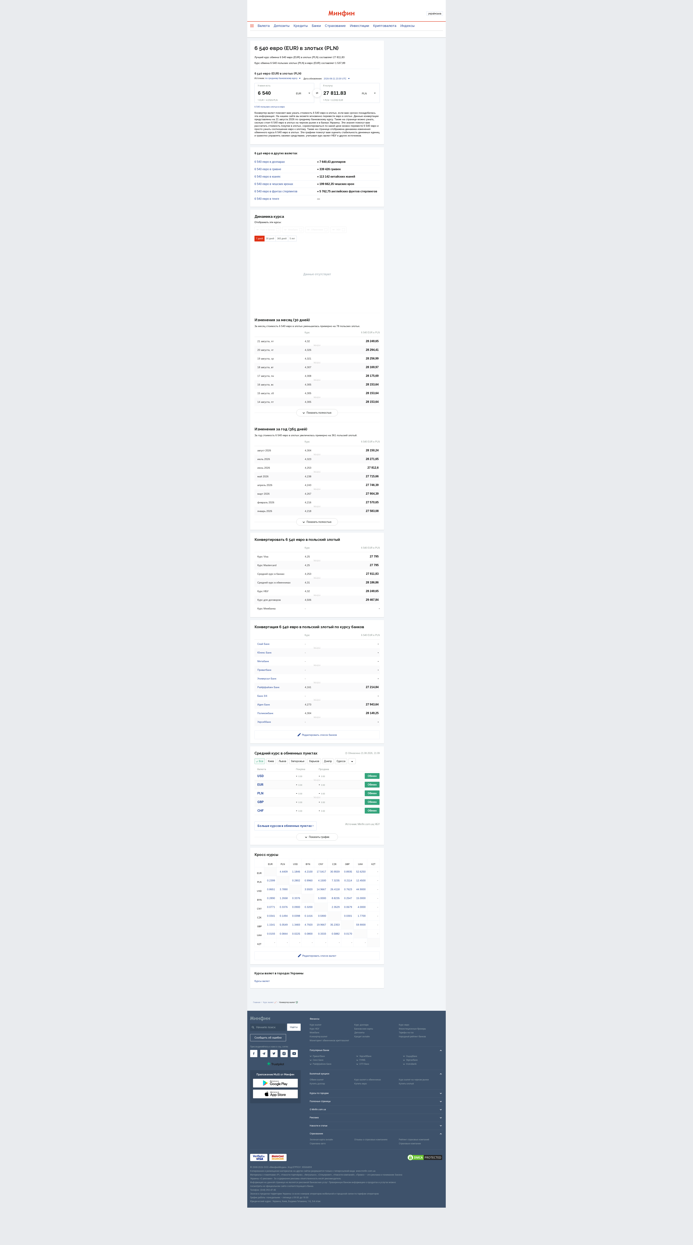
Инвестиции (359, 26)
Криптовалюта (384, 26)
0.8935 (348, 871)
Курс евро (404, 1025)
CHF (260, 810)
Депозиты (281, 26)
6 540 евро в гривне (267, 169)
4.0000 (362, 907)
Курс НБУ (314, 1029)
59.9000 (361, 924)
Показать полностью (319, 412)
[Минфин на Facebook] (253, 1053)
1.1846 (296, 871)
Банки (316, 26)
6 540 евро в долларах (269, 161)
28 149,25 (372, 713)
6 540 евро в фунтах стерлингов (275, 191)
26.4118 (335, 889)
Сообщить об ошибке (268, 1037)
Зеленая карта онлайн (321, 1139)
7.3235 (336, 880)
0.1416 (309, 915)
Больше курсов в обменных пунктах (285, 826)
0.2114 (348, 880)
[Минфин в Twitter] (274, 1053)
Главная (256, 1002)
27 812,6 (373, 467)
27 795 (374, 556)
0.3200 (309, 907)
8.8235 (336, 898)
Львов (282, 761)
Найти (294, 1027)
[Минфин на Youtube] (294, 1053)
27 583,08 (372, 511)
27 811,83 (372, 573)
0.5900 (322, 915)
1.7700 (362, 915)
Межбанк (314, 1032)
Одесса (341, 761)
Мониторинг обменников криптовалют (329, 1040)
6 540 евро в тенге (266, 198)
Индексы (407, 26)
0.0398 (296, 915)
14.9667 (321, 889)
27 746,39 (372, 485)
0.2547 (348, 898)
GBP (260, 802)
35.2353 (335, 924)
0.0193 (271, 933)
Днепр (328, 761)
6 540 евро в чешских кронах (273, 184)
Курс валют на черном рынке (414, 1079)
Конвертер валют (318, 1036)
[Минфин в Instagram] (284, 1053)
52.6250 (361, 871)
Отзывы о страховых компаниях (370, 1139)
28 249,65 (372, 341)
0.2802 (296, 880)
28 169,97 (372, 367)
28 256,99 (372, 358)
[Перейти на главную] (346, 13)
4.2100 (309, 871)
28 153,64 (372, 384)
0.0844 (284, 933)
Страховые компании (410, 1143)
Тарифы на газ (406, 1032)
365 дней (282, 238)
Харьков (314, 761)
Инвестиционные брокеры (412, 1029)
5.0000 (322, 898)
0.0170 (348, 933)
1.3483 (296, 924)
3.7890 (284, 889)
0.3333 (322, 933)
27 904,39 (372, 493)
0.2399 (271, 880)
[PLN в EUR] (317, 93)
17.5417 (321, 871)
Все (261, 761)
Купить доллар (317, 1083)
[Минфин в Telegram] (263, 1053)
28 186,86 (372, 582)
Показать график (319, 837)
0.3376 (296, 898)
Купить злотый (406, 1083)
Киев (271, 761)
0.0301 (348, 915)
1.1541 (271, 924)
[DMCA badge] (425, 1157)
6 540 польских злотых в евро (269, 107)
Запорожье (297, 761)
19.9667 (321, 924)
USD (260, 776)
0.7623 (348, 889)
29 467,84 (372, 599)
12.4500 (361, 880)
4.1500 (322, 880)
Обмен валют (317, 1079)
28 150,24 (372, 450)
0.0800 (309, 933)
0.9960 (309, 880)
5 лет (292, 238)
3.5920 (309, 889)
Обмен (372, 776)
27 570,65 (372, 502)
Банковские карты (363, 1029)
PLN (260, 793)
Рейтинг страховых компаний (414, 1139)
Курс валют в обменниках (367, 1079)
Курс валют (315, 1025)
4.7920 (309, 924)
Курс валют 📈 (270, 1002)
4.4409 (284, 871)
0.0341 (271, 915)
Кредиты (300, 26)
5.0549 (284, 924)
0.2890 (271, 898)
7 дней (259, 238)
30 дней (270, 238)
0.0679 (348, 907)
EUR (260, 784)
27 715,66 (372, 476)
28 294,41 (372, 349)
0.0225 (296, 933)
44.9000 (361, 889)
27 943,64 (372, 704)
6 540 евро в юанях (267, 176)
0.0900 (296, 907)
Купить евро (360, 1083)
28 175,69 (372, 375)
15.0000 (361, 898)
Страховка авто (318, 1143)
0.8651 (271, 889)
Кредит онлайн (362, 1036)
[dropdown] (352, 761)
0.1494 (284, 915)
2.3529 (336, 907)
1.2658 (284, 898)
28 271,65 (372, 459)
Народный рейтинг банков (412, 1036)
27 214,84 (372, 687)
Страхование (335, 26)
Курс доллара (361, 1025)
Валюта (264, 26)
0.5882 (336, 933)
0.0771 (271, 907)
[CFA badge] (296, 1157)
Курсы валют (262, 981)
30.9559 (335, 871)
